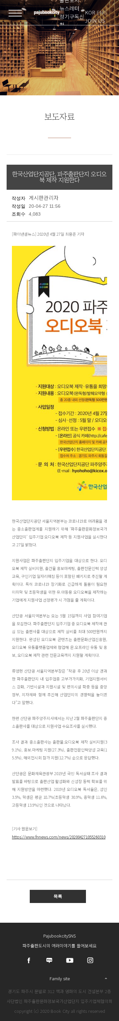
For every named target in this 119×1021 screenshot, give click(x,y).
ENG (102, 12)
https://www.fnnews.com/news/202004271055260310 (58, 837)
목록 (58, 896)
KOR (90, 12)
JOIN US (95, 20)
